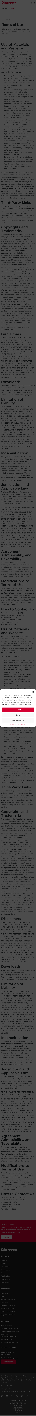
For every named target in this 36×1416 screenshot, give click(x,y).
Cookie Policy (13, 724)
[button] (33, 692)
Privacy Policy (22, 724)
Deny (18, 715)
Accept (18, 710)
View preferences (18, 720)
